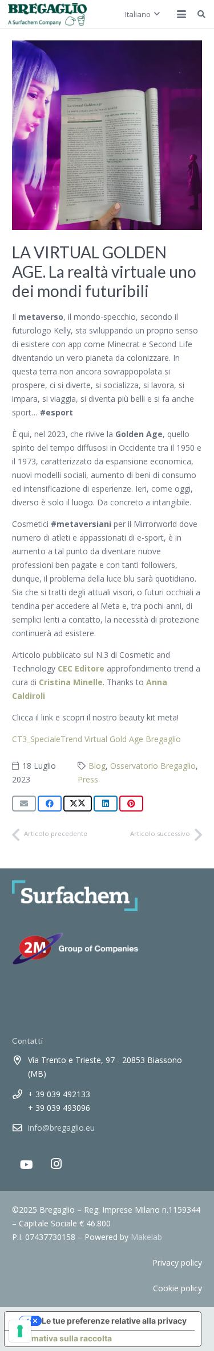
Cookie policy (177, 1288)
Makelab (146, 1236)
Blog (97, 765)
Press (88, 779)
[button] (142, 14)
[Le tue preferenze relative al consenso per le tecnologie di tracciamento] (20, 1331)
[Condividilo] (50, 804)
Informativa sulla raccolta (62, 1338)
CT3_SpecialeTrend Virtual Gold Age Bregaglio (96, 739)
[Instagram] (56, 1164)
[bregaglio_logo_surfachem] (47, 14)
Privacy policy (177, 1262)
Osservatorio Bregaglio (153, 765)
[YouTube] (26, 1165)
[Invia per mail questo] (24, 804)
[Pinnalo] (131, 804)
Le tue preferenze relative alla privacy (114, 1320)
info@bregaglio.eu (61, 1127)
